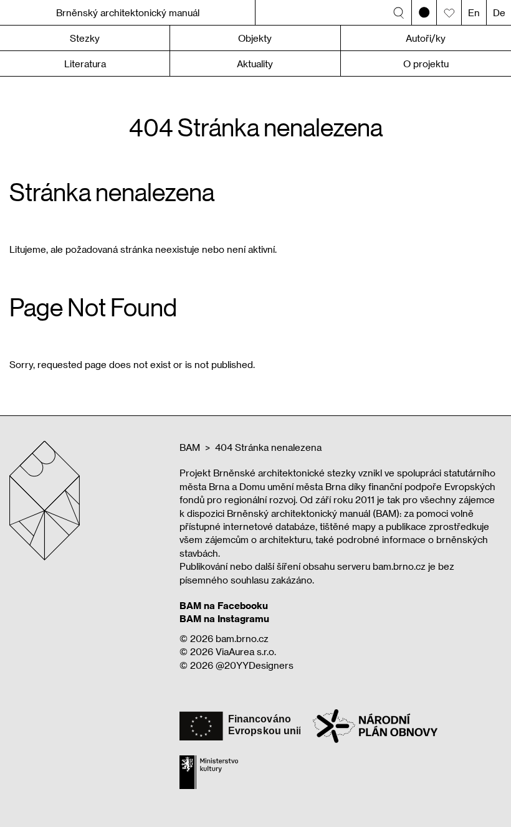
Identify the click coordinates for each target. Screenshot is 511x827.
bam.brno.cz (242, 638)
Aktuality (255, 63)
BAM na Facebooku (223, 605)
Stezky (85, 38)
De (499, 12)
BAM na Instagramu (224, 618)
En (474, 12)
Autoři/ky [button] (426, 38)
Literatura (85, 63)
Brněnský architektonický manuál (127, 12)
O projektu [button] (426, 63)
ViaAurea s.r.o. (246, 651)
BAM (189, 447)
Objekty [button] (255, 38)
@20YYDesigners (255, 665)
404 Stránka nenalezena (268, 447)
